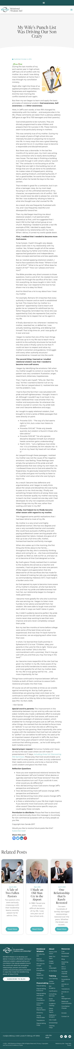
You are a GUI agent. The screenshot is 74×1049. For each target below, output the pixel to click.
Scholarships (53, 1023)
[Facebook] (14, 838)
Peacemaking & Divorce (41, 989)
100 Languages (52, 967)
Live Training (53, 978)
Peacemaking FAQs (41, 1024)
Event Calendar (52, 1000)
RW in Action (63, 968)
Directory (40, 1013)
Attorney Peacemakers (41, 1009)
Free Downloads (65, 952)
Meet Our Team (52, 957)
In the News (53, 971)
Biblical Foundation (40, 960)
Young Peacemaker (41, 1016)
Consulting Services (52, 995)
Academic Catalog (52, 1004)
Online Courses (51, 982)
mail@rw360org (8, 1036)
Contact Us (65, 1016)
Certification (53, 991)
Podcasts (64, 976)
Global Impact (51, 962)
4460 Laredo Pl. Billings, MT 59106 (28, 1036)
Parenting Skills (64, 963)
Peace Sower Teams (51, 1010)
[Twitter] (17, 838)
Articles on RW (65, 985)
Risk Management (65, 997)
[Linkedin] (21, 838)
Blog (63, 959)
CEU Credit (52, 1020)
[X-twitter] (65, 1036)
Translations (41, 1020)
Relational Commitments (65, 1002)
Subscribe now (18, 831)
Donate (63, 1013)
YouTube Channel (64, 972)
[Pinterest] (25, 838)
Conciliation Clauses (65, 1007)
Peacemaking (41, 986)
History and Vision (53, 952)
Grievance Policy (40, 1004)
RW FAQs (40, 978)
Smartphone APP (65, 980)
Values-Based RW (40, 974)
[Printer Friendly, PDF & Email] (17, 64)
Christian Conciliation (41, 999)
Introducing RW (41, 955)
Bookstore (65, 956)
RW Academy (52, 987)
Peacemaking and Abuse (41, 994)
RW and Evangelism (40, 969)
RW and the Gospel (41, 964)
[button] (43, 2)
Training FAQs (51, 1026)
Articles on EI (65, 993)
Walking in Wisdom (52, 1016)
